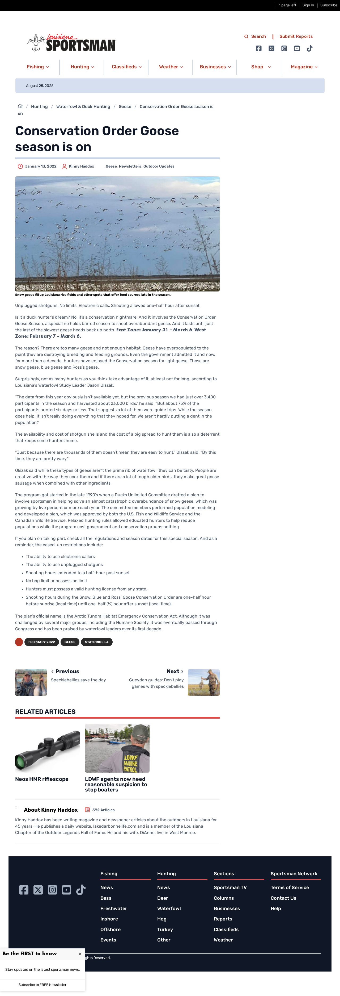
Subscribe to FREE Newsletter (42, 985)
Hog (162, 919)
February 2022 (41, 642)
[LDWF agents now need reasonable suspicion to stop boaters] (117, 748)
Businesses (227, 909)
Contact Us (283, 898)
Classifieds (226, 930)
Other (164, 940)
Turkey (165, 930)
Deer (162, 898)
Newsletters (130, 167)
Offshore (110, 930)
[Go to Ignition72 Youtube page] (297, 48)
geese (70, 642)
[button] (37, 67)
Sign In (308, 5)
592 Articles (103, 810)
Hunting (39, 107)
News (106, 888)
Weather (223, 940)
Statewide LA (97, 642)
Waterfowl (169, 909)
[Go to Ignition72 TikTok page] (310, 48)
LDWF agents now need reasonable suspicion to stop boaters (116, 785)
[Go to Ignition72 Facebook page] (259, 48)
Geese (125, 107)
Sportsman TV (230, 888)
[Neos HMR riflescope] (47, 748)
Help (276, 909)
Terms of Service (290, 888)
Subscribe (328, 5)
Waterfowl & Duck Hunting (83, 107)
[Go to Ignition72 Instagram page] (284, 48)
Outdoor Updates (159, 167)
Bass (106, 898)
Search (258, 37)
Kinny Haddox (81, 167)
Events (108, 940)
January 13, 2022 (41, 167)
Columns (224, 898)
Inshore (109, 919)
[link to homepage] (71, 43)
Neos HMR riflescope (42, 779)
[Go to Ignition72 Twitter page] (271, 48)
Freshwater (113, 909)
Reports (223, 919)
